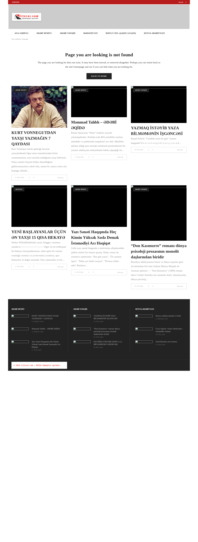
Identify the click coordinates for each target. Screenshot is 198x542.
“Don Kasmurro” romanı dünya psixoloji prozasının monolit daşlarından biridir (159, 251)
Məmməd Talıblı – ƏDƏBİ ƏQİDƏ (46, 329)
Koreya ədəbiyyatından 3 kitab (168, 316)
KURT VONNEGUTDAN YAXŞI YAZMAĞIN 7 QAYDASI (33, 138)
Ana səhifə (16, 39)
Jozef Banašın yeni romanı (166, 342)
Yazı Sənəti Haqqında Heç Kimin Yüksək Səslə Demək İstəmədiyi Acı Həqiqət (95, 237)
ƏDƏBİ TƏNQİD (141, 90)
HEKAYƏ (19, 189)
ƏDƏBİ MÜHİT (21, 90)
